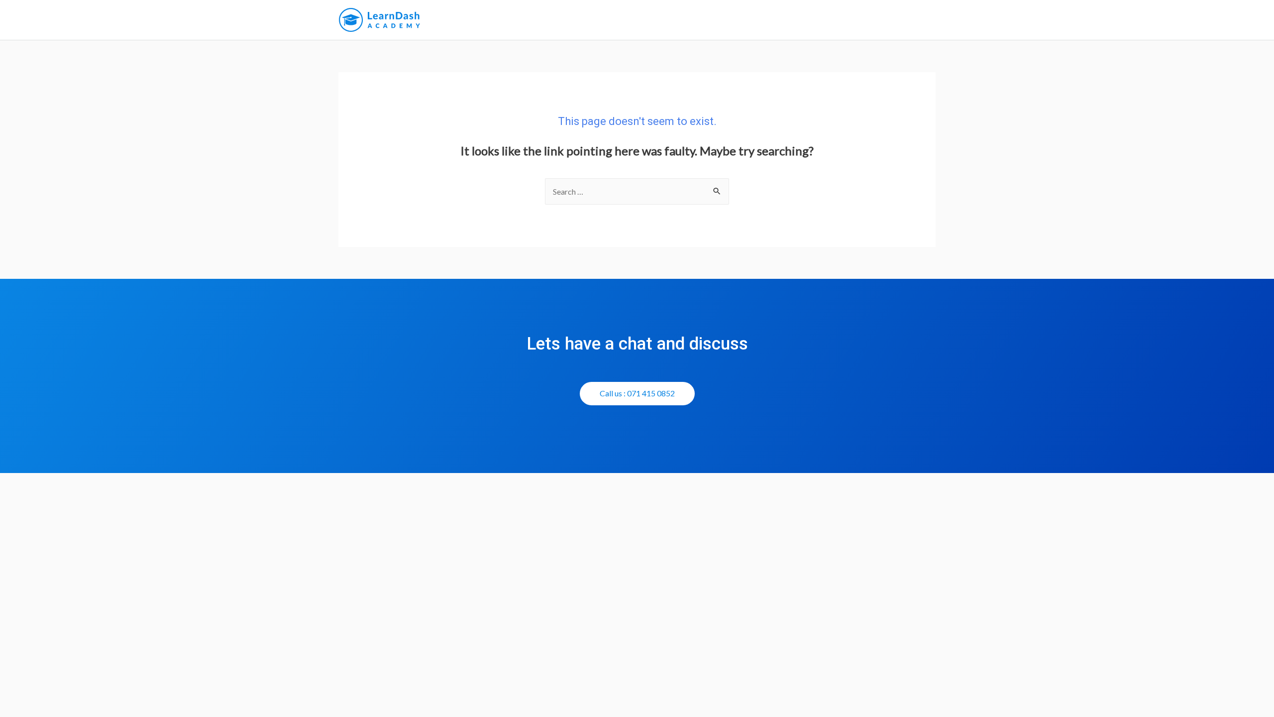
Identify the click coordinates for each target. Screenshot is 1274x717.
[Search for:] (637, 191)
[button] (637, 393)
